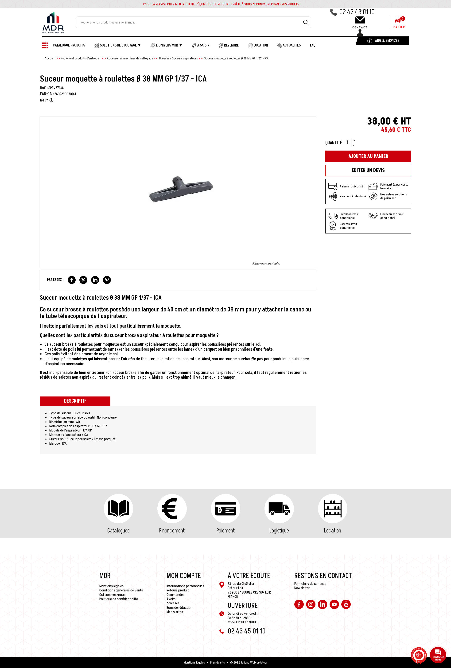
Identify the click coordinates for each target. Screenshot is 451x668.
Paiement (226, 531)
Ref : (44, 88)
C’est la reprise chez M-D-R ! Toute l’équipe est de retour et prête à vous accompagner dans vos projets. (221, 4)
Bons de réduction (179, 607)
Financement (172, 531)
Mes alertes (175, 611)
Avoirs (171, 599)
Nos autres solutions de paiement (393, 196)
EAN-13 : (47, 94)
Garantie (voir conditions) (348, 226)
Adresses (173, 603)
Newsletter (302, 588)
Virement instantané (353, 196)
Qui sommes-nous (112, 594)
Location (332, 531)
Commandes (175, 594)
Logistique (279, 531)
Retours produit (178, 590)
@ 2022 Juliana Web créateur (249, 662)
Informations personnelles (185, 586)
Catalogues (118, 531)
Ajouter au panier (368, 156)
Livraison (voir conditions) (349, 216)
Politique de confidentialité (118, 599)
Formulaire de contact (310, 584)
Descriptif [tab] (75, 401)
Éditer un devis (368, 170)
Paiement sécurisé (351, 186)
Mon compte (184, 576)
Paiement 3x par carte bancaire (394, 186)
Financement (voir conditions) (392, 216)
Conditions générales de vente (121, 590)
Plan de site (217, 662)
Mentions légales (111, 586)
